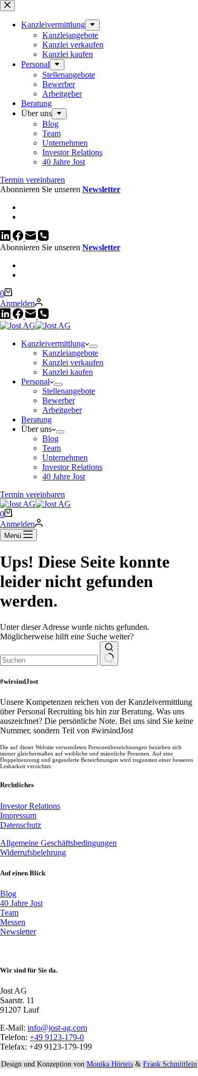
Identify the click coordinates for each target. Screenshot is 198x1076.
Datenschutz (20, 824)
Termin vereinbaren (32, 494)
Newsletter (101, 247)
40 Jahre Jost (63, 476)
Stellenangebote (68, 390)
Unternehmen (65, 457)
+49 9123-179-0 (57, 1037)
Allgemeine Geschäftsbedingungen (58, 842)
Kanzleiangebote (70, 352)
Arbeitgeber (62, 409)
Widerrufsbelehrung (33, 852)
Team (51, 447)
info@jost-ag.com (57, 1027)
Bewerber (58, 400)
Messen (12, 922)
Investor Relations (72, 467)
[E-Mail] (31, 316)
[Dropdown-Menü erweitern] (93, 346)
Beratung (36, 419)
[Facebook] (19, 316)
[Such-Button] (109, 653)
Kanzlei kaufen (67, 371)
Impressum (18, 815)
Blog (50, 438)
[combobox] (49, 660)
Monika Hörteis (110, 1064)
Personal (35, 381)
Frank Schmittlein (170, 1064)
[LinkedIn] (6, 316)
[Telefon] (43, 316)
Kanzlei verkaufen (72, 362)
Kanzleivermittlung (53, 343)
